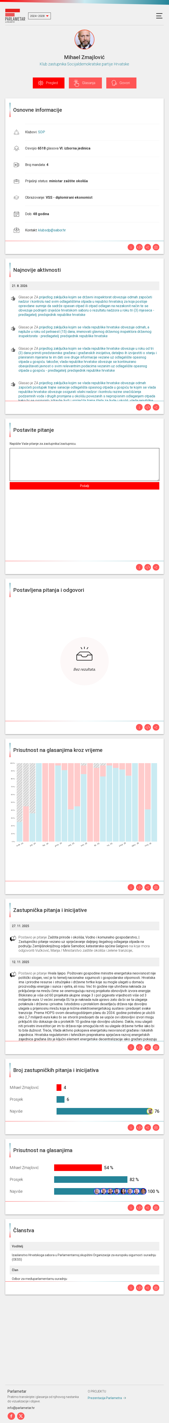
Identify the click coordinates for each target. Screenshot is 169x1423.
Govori (124, 83)
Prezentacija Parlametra (105, 1398)
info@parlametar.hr (21, 1408)
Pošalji (84, 486)
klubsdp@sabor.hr (52, 230)
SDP (41, 132)
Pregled (52, 83)
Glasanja (88, 83)
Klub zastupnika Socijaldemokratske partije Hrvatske (84, 64)
